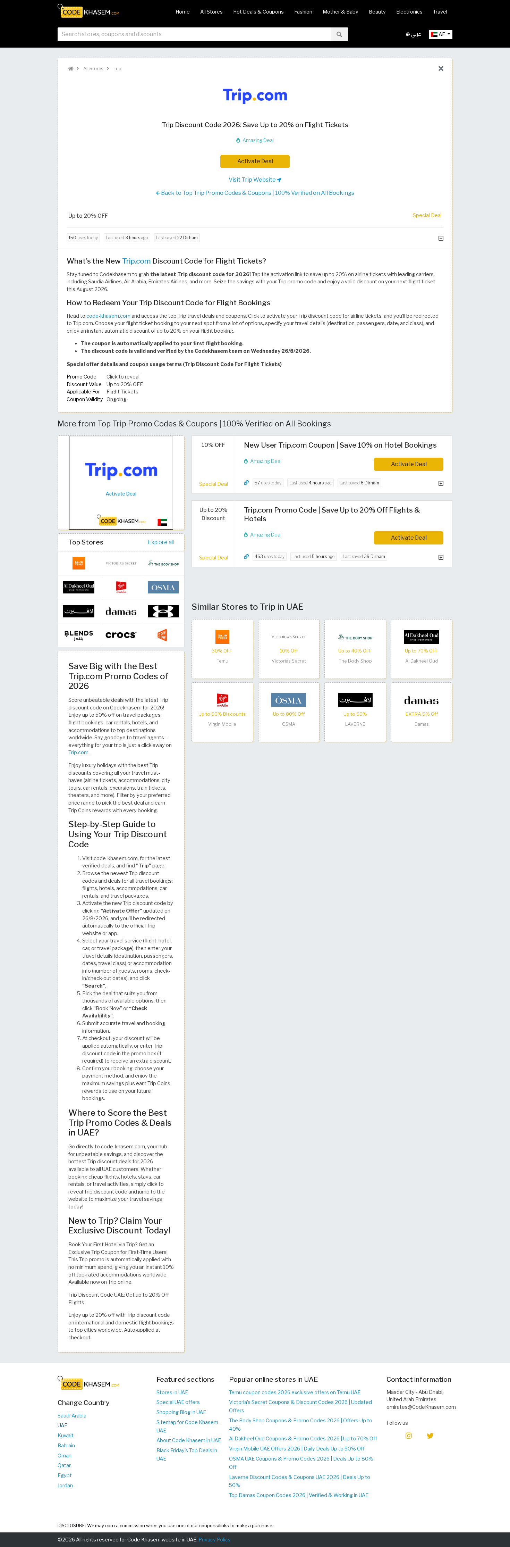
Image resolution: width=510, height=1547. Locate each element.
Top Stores (85, 542)
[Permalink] (246, 483)
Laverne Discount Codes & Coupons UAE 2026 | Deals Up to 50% (299, 1481)
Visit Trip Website (253, 179)
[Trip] (255, 96)
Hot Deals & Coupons (258, 12)
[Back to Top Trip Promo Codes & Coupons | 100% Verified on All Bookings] (441, 68)
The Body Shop (355, 661)
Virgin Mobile (222, 724)
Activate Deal (255, 161)
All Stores (211, 12)
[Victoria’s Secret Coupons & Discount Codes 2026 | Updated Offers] (288, 636)
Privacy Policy (214, 1540)
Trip (116, 68)
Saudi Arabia (72, 1416)
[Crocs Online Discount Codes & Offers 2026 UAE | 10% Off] (121, 635)
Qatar (64, 1465)
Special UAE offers (178, 1402)
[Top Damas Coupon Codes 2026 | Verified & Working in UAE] (421, 699)
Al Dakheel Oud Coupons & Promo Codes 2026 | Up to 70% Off (303, 1439)
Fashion (303, 12)
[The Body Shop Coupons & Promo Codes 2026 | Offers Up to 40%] (355, 636)
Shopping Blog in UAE (181, 1412)
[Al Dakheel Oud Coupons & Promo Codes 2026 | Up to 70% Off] (421, 636)
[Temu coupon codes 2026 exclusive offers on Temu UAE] (222, 636)
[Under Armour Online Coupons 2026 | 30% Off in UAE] (163, 611)
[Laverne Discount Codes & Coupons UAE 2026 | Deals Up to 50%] (355, 699)
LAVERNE (355, 724)
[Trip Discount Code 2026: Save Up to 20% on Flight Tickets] (121, 482)
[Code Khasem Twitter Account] (430, 1435)
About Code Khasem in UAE (188, 1440)
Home (183, 12)
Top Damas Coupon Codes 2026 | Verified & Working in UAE (298, 1495)
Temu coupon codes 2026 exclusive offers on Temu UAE (294, 1392)
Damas (422, 724)
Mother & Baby (340, 12)
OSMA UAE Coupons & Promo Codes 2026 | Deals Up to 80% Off (301, 1463)
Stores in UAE (172, 1392)
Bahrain (66, 1445)
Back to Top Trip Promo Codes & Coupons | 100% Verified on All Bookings (257, 193)
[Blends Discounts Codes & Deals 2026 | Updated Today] (78, 635)
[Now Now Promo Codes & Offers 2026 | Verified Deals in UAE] (163, 635)
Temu (222, 661)
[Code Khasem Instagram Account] (408, 1435)
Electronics (409, 12)
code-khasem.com (108, 316)
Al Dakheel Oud (421, 661)
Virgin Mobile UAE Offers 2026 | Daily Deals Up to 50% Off (297, 1449)
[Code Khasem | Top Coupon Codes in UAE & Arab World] (70, 68)
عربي (415, 34)
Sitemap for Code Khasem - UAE (188, 1426)
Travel (440, 12)
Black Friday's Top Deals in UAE (186, 1454)
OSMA (288, 724)
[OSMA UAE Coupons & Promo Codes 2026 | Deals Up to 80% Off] (288, 699)
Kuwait (66, 1435)
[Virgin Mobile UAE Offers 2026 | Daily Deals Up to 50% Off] (222, 699)
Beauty (377, 12)
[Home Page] (88, 10)
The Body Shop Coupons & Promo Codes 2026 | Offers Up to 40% (300, 1424)
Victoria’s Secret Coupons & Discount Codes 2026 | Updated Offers (300, 1406)
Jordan (65, 1485)
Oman (64, 1456)
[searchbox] (194, 34)
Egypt (65, 1475)
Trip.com (136, 261)
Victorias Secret (289, 661)
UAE (62, 1425)
